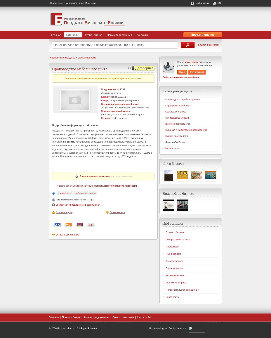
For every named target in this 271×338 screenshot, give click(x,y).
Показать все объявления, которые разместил (96, 186)
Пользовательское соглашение (182, 290)
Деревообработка (87, 57)
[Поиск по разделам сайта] (188, 45)
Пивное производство (176, 136)
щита (93, 193)
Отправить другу (64, 212)
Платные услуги (174, 268)
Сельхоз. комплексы (176, 111)
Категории (71, 35)
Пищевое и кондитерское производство (186, 130)
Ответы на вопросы (176, 282)
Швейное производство (177, 124)
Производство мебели (177, 118)
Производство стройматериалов (182, 99)
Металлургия (172, 148)
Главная (56, 34)
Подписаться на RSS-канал (68, 223)
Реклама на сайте (175, 275)
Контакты (142, 34)
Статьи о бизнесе (175, 232)
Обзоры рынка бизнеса (178, 239)
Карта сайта (172, 297)
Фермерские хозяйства (177, 105)
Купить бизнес (93, 34)
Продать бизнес (203, 34)
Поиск (116, 317)
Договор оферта (174, 261)
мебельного (81, 193)
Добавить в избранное (79, 223)
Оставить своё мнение (67, 234)
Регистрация (197, 72)
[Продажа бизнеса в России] (87, 18)
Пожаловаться (117, 212)
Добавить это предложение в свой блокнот (78, 205)
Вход (182, 72)
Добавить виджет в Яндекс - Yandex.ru (90, 223)
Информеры (172, 246)
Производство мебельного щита (79, 68)
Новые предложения (119, 34)
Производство (67, 57)
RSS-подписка (173, 254)
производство (65, 193)
